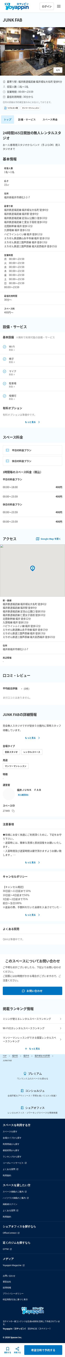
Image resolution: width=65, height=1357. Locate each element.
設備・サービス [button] (27, 119)
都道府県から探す (11, 1150)
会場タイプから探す (12, 1137)
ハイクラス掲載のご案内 (14, 1197)
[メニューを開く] (58, 6)
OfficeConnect (9, 1232)
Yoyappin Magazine (12, 1265)
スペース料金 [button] (50, 119)
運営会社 (7, 1281)
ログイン (47, 6)
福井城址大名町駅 (42, 1055)
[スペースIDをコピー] (13, 811)
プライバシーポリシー (13, 1293)
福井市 (26, 1055)
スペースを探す (10, 1131)
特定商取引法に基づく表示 (15, 1299)
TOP (5, 1055)
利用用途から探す (11, 1144)
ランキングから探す (12, 1156)
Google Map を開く (51, 538)
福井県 (15, 1055)
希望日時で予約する (43, 1350)
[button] (32, 51)
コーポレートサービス (13, 1162)
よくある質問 (9, 1169)
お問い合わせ (35, 991)
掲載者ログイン (10, 1204)
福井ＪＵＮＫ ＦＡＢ (29, 790)
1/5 (58, 69)
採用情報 (7, 1287)
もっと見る (30, 422)
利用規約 (7, 1175)
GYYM (6, 1249)
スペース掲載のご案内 (13, 1191)
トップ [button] (7, 119)
